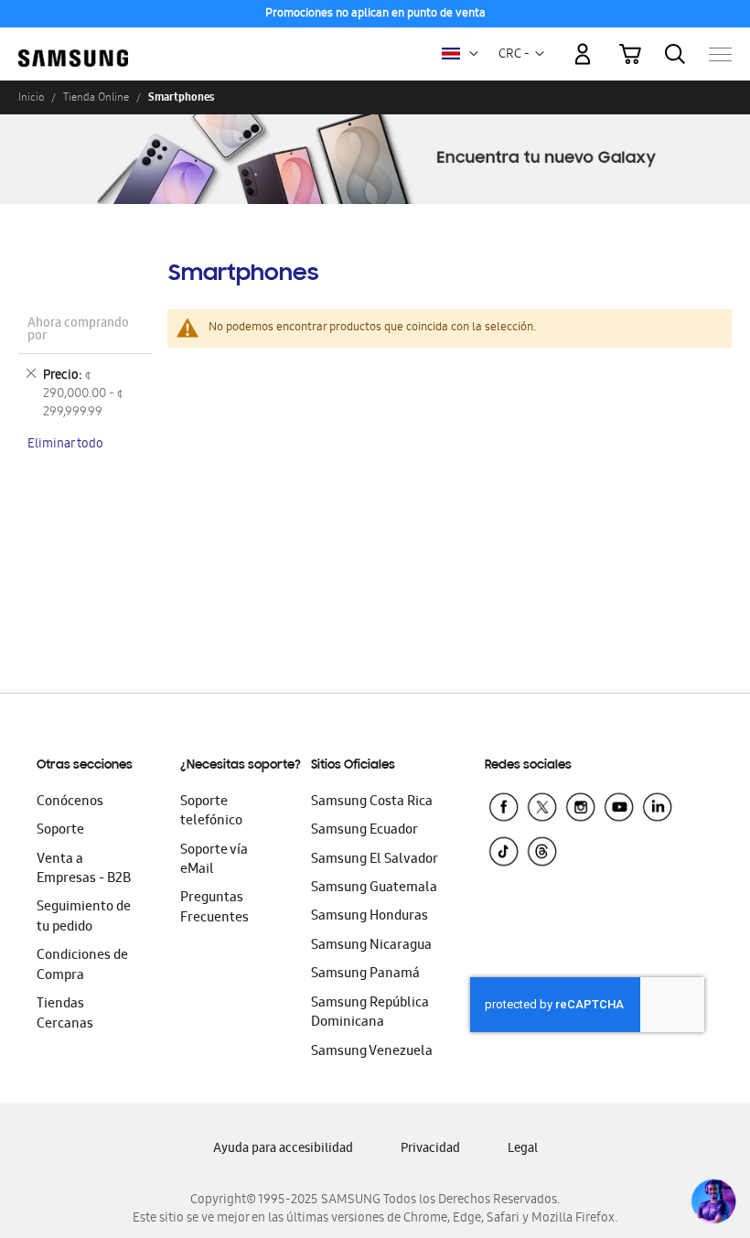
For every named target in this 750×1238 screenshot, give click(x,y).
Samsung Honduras (369, 917)
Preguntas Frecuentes (214, 908)
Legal (523, 1149)
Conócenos (70, 802)
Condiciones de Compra (82, 965)
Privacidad (430, 1149)
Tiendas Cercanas (65, 1014)
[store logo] (73, 46)
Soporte (60, 831)
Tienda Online (96, 97)
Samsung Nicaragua (371, 946)
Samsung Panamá (365, 974)
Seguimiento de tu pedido (84, 917)
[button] (473, 54)
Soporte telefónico (211, 812)
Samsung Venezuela (372, 1052)
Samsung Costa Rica (372, 802)
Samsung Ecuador (364, 831)
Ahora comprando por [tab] (78, 331)
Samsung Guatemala (374, 888)
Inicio (31, 97)
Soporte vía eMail (214, 860)
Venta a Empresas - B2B (84, 869)
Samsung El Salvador (374, 860)
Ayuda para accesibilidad (283, 1149)
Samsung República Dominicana (370, 1013)
